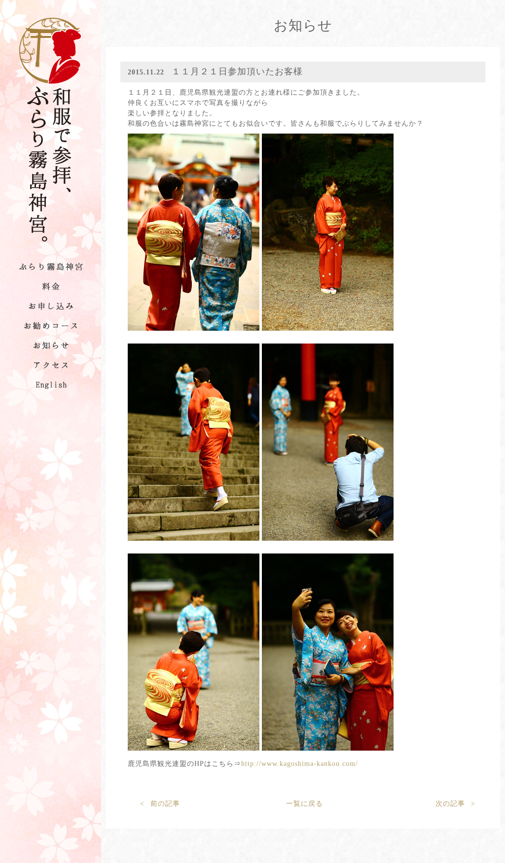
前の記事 (160, 803)
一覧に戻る (304, 803)
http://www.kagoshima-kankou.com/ (299, 763)
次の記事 (455, 803)
